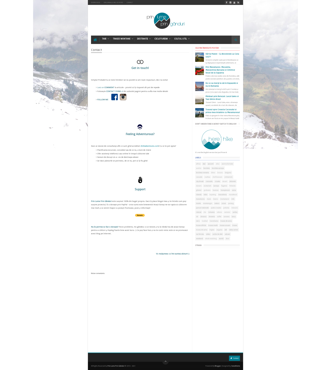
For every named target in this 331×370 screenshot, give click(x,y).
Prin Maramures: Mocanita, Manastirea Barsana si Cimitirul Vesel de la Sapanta (220, 70)
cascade (199, 177)
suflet (219, 217)
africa (198, 164)
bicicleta (207, 168)
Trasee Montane (121, 39)
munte (198, 203)
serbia (235, 212)
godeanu (207, 190)
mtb (232, 199)
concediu (209, 181)
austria (198, 168)
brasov (220, 173)
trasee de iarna (226, 221)
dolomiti (233, 181)
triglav (212, 230)
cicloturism (228, 177)
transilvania (214, 221)
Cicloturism (161, 39)
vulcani (227, 234)
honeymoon (225, 190)
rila (205, 212)
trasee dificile (201, 225)
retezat (198, 212)
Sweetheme (235, 366)
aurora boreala (227, 164)
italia (205, 195)
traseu (234, 225)
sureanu (227, 217)
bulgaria (228, 173)
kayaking (213, 195)
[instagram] (230, 2)
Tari (104, 39)
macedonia (222, 195)
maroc (215, 199)
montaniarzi (224, 199)
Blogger (218, 366)
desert (224, 181)
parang (231, 203)
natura (217, 203)
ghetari (198, 190)
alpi (204, 164)
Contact (130, 2)
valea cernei (233, 230)
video (208, 234)
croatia (217, 181)
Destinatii (142, 39)
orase (224, 203)
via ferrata (200, 234)
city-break (200, 181)
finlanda (232, 186)
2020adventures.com (149, 146)
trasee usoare (225, 225)
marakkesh (233, 195)
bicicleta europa (218, 168)
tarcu (234, 217)
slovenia (212, 217)
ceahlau (207, 177)
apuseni (211, 164)
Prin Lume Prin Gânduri (116, 366)
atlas (217, 164)
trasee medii (213, 225)
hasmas (216, 190)
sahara (219, 212)
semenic (227, 212)
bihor (213, 173)
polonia (226, 208)
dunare (198, 186)
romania (211, 212)
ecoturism (207, 186)
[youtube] (234, 2)
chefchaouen (217, 177)
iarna (234, 190)
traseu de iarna (201, 230)
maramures (200, 199)
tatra (198, 221)
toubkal (205, 221)
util (226, 230)
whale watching (211, 239)
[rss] (238, 2)
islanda (198, 195)
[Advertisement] (217, 332)
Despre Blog (95, 2)
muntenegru (207, 203)
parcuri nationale (202, 208)
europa (216, 186)
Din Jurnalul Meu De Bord (113, 2)
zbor (227, 239)
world (221, 239)
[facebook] (226, 2)
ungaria (219, 230)
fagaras (224, 186)
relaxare (234, 208)
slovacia (203, 217)
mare (209, 199)
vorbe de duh (218, 234)
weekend (199, 239)
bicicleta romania (202, 173)
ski (197, 217)
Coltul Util (180, 39)
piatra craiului (216, 208)
